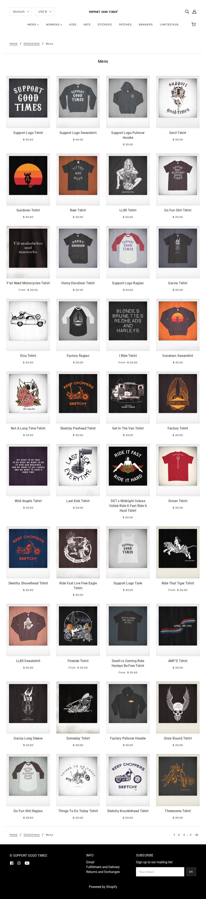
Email (90, 862)
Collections (32, 43)
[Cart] (194, 24)
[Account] (194, 12)
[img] (187, 12)
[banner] (103, 11)
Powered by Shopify (103, 887)
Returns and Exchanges (103, 872)
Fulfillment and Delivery (103, 867)
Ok (191, 871)
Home (14, 43)
